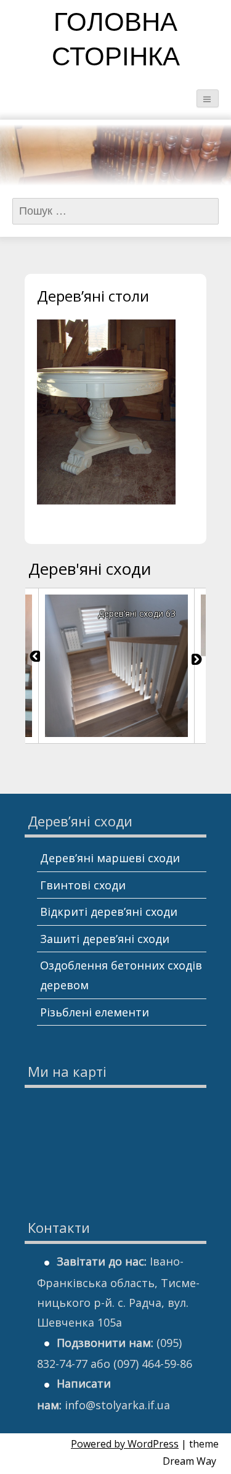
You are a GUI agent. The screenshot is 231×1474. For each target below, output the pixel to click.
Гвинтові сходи (83, 885)
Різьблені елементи (94, 1012)
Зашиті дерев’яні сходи (104, 938)
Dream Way (189, 1461)
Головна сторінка (116, 41)
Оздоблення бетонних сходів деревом (121, 975)
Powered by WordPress (125, 1444)
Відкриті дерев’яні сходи (108, 911)
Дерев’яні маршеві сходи (110, 857)
